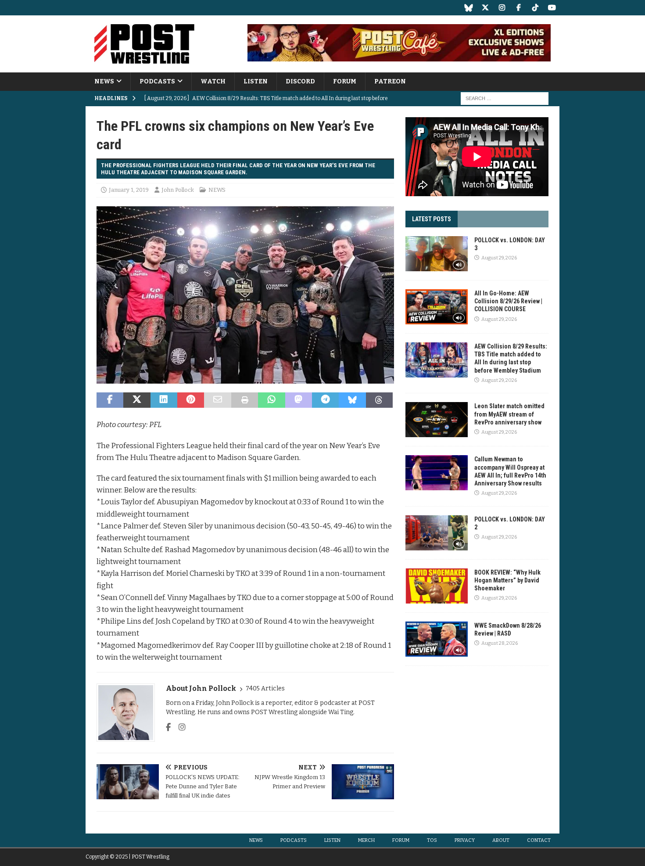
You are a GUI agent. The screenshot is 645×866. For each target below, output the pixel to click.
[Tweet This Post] (136, 400)
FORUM (344, 81)
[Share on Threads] (379, 400)
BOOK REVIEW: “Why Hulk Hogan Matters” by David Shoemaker (507, 580)
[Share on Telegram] (325, 400)
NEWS (104, 81)
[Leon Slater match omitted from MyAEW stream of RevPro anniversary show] (436, 419)
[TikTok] (535, 7)
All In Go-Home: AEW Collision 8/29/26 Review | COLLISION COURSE (508, 301)
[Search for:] (504, 98)
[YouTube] (551, 7)
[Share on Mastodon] (298, 400)
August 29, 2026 (499, 258)
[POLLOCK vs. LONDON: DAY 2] (436, 532)
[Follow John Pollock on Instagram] (179, 727)
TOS (432, 840)
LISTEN (256, 81)
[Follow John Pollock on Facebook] (168, 727)
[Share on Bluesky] (352, 400)
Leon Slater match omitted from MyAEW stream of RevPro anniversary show (509, 413)
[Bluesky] (468, 7)
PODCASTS (157, 81)
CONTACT (539, 840)
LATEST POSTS (431, 219)
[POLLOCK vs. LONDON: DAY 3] (436, 253)
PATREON (390, 81)
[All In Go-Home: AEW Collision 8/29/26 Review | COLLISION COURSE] (436, 306)
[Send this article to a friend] (217, 400)
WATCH (213, 81)
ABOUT (500, 840)
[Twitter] (485, 7)
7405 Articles (265, 688)
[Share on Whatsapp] (271, 400)
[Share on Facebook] (110, 400)
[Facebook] (518, 7)
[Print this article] (244, 400)
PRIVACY (465, 840)
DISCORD (300, 81)
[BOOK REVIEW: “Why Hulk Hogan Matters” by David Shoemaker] (436, 586)
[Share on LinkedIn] (163, 400)
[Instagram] (501, 7)
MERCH (366, 840)
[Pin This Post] (190, 400)
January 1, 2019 (129, 190)
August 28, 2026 (499, 643)
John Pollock (177, 190)
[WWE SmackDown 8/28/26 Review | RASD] (436, 639)
